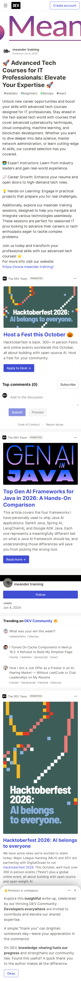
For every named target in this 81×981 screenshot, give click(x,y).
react (61, 93)
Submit (17, 412)
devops (46, 93)
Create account (64, 5)
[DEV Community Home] (16, 5)
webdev (11, 93)
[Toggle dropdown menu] (75, 278)
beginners (29, 93)
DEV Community (38, 621)
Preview (38, 412)
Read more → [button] (16, 559)
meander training (26, 49)
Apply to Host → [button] (19, 368)
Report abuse (54, 424)
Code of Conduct (29, 424)
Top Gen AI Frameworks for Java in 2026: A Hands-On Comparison (38, 498)
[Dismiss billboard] (75, 890)
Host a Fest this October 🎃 (38, 334)
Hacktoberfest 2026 (18, 867)
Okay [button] (11, 973)
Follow (40, 595)
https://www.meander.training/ (28, 267)
